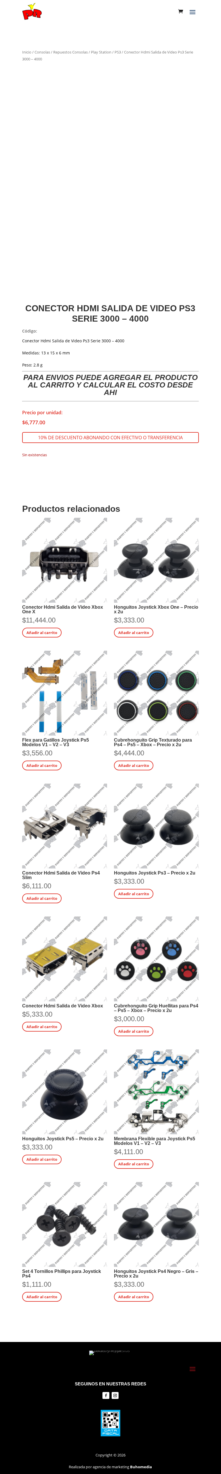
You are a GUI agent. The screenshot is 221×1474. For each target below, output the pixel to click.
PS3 (118, 52)
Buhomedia (141, 1466)
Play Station (101, 52)
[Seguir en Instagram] (115, 1395)
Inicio (26, 52)
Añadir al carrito (41, 632)
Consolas (42, 52)
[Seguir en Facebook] (105, 1395)
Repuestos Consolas (70, 52)
